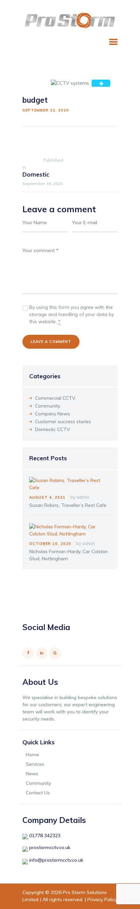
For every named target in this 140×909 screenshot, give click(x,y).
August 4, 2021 (47, 497)
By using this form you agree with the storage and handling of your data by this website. (71, 314)
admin (82, 497)
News (32, 774)
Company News (52, 414)
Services (35, 764)
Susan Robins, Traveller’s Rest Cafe (67, 505)
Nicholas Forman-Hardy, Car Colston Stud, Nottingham (68, 555)
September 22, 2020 (45, 110)
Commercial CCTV (55, 398)
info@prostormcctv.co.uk (56, 860)
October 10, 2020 (50, 543)
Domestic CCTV (52, 429)
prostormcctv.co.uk (49, 847)
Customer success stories (63, 421)
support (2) (103, 83)
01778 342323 (44, 835)
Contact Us (38, 793)
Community (47, 406)
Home (32, 754)
